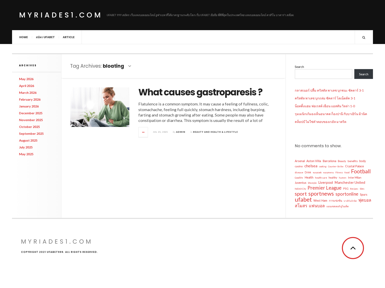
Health (309, 177)
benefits (353, 161)
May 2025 (26, 154)
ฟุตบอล (364, 200)
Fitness (339, 172)
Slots (362, 188)
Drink (308, 172)
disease (299, 172)
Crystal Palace (354, 166)
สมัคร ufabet (45, 37)
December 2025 (31, 113)
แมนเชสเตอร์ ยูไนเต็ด (337, 206)
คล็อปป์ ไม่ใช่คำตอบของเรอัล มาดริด (320, 122)
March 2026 (27, 92)
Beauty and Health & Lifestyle (215, 132)
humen (342, 177)
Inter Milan (354, 177)
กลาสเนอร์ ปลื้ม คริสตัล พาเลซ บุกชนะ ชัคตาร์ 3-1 (329, 90)
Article (69, 37)
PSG (346, 188)
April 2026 (26, 86)
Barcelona (329, 161)
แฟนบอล (317, 205)
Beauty (342, 161)
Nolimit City (300, 188)
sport (301, 193)
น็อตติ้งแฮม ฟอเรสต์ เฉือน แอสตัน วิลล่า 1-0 (325, 106)
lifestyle (312, 182)
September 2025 (31, 133)
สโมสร (301, 205)
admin (180, 132)
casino (299, 166)
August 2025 (28, 140)
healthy (333, 177)
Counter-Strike (335, 166)
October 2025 (29, 127)
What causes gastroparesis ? (200, 92)
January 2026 (29, 106)
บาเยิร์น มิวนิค (350, 200)
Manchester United (349, 182)
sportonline (346, 194)
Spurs (363, 194)
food (347, 172)
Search (299, 66)
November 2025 (31, 120)
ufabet (303, 199)
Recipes (354, 188)
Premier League (324, 187)
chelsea (310, 165)
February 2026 (30, 99)
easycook (317, 172)
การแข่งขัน (335, 200)
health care (321, 177)
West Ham (320, 200)
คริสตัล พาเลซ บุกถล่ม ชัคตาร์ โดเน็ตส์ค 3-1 (325, 98)
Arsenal (300, 161)
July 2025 (26, 147)
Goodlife (299, 177)
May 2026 (26, 79)
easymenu (328, 172)
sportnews (321, 193)
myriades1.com (61, 15)
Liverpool (325, 182)
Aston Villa (313, 161)
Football (361, 171)
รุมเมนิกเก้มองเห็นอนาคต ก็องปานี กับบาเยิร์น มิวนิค (331, 114)
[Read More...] (143, 132)
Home (23, 37)
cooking (322, 166)
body (362, 161)
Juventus (300, 182)
